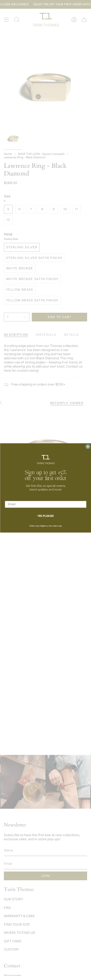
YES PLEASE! (45, 516)
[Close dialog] (88, 446)
